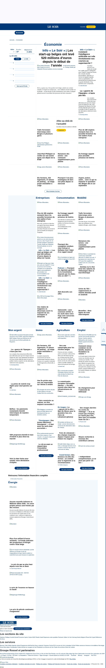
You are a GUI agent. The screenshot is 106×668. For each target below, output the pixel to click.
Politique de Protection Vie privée (57, 664)
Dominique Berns (84, 114)
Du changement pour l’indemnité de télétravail (87, 390)
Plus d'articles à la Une (53, 191)
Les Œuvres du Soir (48, 647)
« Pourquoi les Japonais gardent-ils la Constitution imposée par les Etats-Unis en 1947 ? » (67, 272)
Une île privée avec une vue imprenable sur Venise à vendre (45, 382)
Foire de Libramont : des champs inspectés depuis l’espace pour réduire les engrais (66, 436)
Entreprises (43, 197)
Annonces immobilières (91, 645)
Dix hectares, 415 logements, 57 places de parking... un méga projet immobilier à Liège (45, 182)
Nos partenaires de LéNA (98, 653)
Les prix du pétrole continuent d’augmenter (21, 610)
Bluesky (80, 655)
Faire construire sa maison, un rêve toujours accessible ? (45, 402)
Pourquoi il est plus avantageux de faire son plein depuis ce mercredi (65, 181)
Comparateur (13, 647)
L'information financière (16, 478)
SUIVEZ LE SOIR (64, 655)
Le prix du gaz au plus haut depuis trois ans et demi (21, 565)
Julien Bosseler (83, 85)
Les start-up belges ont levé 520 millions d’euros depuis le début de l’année (56, 58)
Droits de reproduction (84, 664)
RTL (24, 653)
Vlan (50, 653)
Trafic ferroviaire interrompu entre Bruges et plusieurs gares (45, 133)
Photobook (40, 647)
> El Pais (8, 655)
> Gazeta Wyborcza (53, 655)
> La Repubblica (22, 655)
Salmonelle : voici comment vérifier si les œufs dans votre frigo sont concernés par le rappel (66, 314)
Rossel (2, 653)
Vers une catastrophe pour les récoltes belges (66, 347)
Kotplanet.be (29, 653)
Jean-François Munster (16, 568)
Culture (30, 637)
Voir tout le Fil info (22, 86)
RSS (54, 645)
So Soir (70, 637)
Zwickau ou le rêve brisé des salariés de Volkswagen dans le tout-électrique (87, 270)
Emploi (81, 330)
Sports (26, 637)
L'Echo (16, 653)
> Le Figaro (3, 655)
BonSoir (32, 645)
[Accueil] (12, 32)
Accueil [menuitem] (12, 40)
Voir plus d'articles (46, 323)
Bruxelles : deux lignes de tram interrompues (85, 312)
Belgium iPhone (85, 637)
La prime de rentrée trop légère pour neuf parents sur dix (21, 386)
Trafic (6, 645)
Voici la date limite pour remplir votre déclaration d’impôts (19, 460)
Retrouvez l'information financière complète (28, 475)
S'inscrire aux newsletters (22, 628)
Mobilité (81, 197)
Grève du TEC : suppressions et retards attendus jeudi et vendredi (87, 291)
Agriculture (63, 330)
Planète (38, 637)
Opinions (2, 637)
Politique (7, 637)
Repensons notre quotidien (50, 637)
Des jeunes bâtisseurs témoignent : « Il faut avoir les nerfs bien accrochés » (45, 424)
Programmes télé (25, 645)
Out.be (51, 645)
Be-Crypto (92, 637)
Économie (19, 33)
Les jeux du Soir (60, 645)
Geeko (78, 637)
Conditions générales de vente (27, 664)
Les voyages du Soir (30, 647)
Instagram (86, 655)
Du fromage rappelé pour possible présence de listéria (86, 156)
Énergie (12, 482)
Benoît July (61, 366)
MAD (33, 637)
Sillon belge (69, 653)
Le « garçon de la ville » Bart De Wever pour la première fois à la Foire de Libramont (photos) (66, 412)
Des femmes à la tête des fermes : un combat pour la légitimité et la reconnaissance (66, 459)
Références (98, 637)
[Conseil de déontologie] (6, 657)
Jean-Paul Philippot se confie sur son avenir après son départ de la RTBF (46, 157)
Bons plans (7, 647)
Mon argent (15, 330)
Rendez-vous (55, 653)
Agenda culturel (16, 645)
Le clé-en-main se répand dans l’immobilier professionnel (45, 447)
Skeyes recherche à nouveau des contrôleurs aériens (86, 439)
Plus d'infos (72, 659)
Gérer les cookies (70, 647)
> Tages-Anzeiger (43, 655)
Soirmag (74, 637)
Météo (10, 645)
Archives (2, 639)
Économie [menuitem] (19, 40)
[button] (12, 26)
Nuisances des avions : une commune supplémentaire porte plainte (66, 158)
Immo (39, 330)
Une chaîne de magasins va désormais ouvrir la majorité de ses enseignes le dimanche (45, 312)
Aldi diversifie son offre (65, 293)
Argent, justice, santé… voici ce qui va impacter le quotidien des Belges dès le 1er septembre (87, 182)
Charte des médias (72, 664)
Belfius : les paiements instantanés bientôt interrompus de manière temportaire (19, 412)
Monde (16, 637)
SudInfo (21, 653)
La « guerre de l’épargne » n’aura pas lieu (87, 93)
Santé (41, 637)
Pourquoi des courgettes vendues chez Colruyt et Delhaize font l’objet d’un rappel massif (66, 248)
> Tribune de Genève (32, 655)
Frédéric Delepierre (63, 464)
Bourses (2, 645)
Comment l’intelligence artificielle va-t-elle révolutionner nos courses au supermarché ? (87, 56)
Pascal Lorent (83, 421)
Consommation (65, 197)
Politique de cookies (41, 664)
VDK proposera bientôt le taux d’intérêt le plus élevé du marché (21, 437)
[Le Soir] (53, 26)
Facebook (73, 655)
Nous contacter (39, 645)
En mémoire (62, 653)
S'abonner (91, 27)
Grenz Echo (36, 653)
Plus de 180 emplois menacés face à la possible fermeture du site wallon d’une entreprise (87, 134)
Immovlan (88, 653)
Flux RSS (93, 655)
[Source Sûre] (4, 662)
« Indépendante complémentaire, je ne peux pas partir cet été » (87, 459)
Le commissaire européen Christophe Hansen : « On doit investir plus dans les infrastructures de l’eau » (66, 386)
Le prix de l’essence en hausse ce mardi (22, 588)
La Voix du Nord (44, 653)
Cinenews (46, 645)
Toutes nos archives (59, 647)
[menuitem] (103, 327)
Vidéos (65, 637)
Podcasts (60, 637)
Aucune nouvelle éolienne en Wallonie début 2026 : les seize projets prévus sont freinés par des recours (22, 504)
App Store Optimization (78, 653)
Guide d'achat (21, 647)
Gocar (1, 647)
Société (12, 637)
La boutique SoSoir (70, 645)
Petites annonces (80, 645)
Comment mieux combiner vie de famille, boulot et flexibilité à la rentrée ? (85, 350)
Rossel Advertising (9, 653)
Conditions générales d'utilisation (9, 664)
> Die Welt (14, 655)
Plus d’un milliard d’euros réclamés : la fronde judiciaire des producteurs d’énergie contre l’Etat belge (21, 541)
